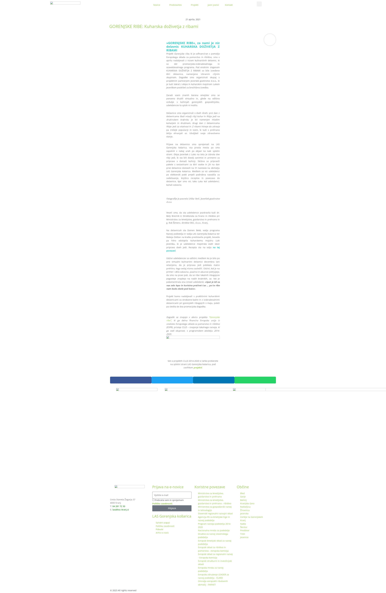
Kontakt (229, 4)
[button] (259, 4)
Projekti (194, 4)
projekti (198, 367)
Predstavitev (175, 4)
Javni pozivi (213, 4)
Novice (156, 4)
